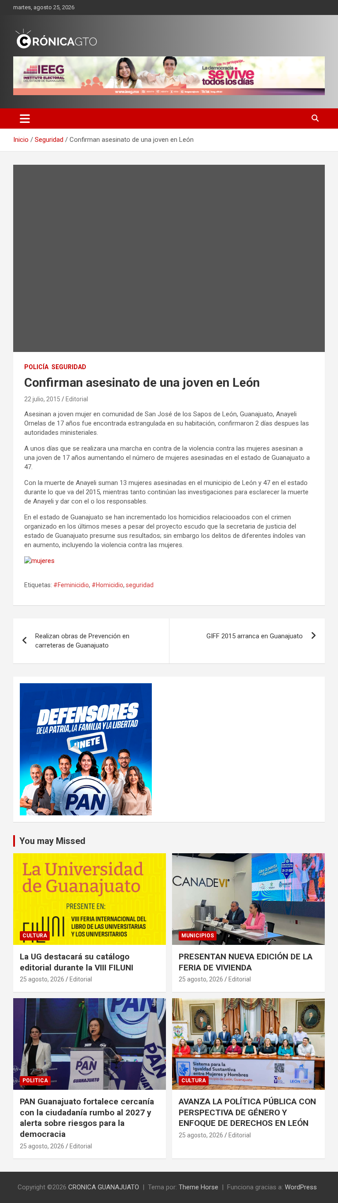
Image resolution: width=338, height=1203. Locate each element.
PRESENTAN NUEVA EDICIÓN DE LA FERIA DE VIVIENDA (245, 962)
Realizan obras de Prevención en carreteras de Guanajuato (82, 640)
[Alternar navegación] (25, 118)
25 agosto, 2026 (42, 979)
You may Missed (52, 841)
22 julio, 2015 (42, 399)
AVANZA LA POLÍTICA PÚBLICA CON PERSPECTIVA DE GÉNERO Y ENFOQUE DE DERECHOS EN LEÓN (247, 1112)
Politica (35, 1080)
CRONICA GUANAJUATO (103, 1187)
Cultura (34, 936)
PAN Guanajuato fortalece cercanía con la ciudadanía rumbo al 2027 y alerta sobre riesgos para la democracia (87, 1117)
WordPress (301, 1187)
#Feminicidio (71, 585)
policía (36, 366)
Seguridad (68, 366)
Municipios (197, 936)
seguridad (140, 585)
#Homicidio (107, 585)
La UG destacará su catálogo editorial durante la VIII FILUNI (76, 962)
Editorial (77, 399)
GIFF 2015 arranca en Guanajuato (254, 636)
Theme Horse (198, 1187)
